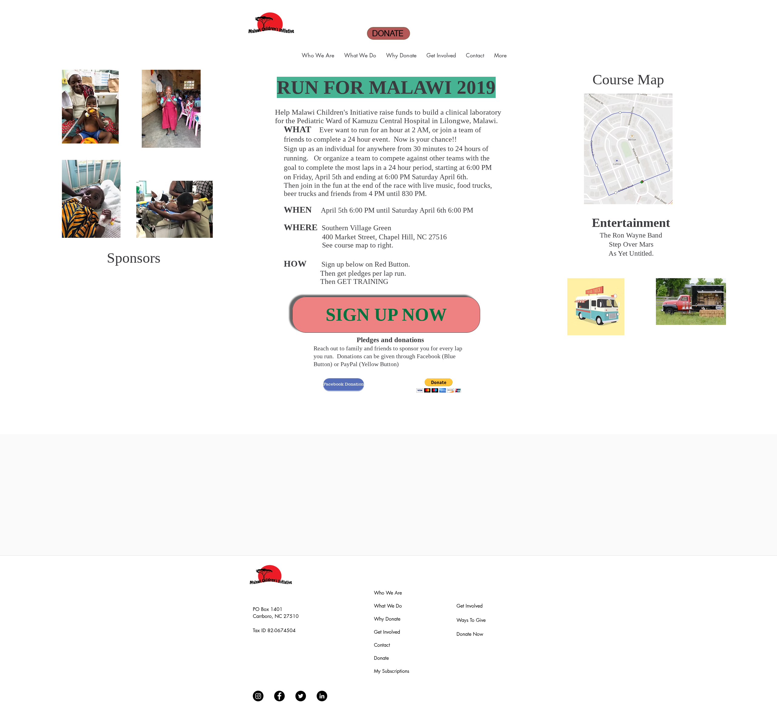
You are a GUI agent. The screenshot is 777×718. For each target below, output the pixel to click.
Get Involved (387, 632)
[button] (318, 55)
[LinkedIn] (322, 696)
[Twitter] (300, 696)
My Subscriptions (391, 671)
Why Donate (387, 619)
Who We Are (388, 593)
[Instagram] (258, 696)
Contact (382, 645)
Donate (381, 658)
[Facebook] (279, 696)
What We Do (388, 606)
